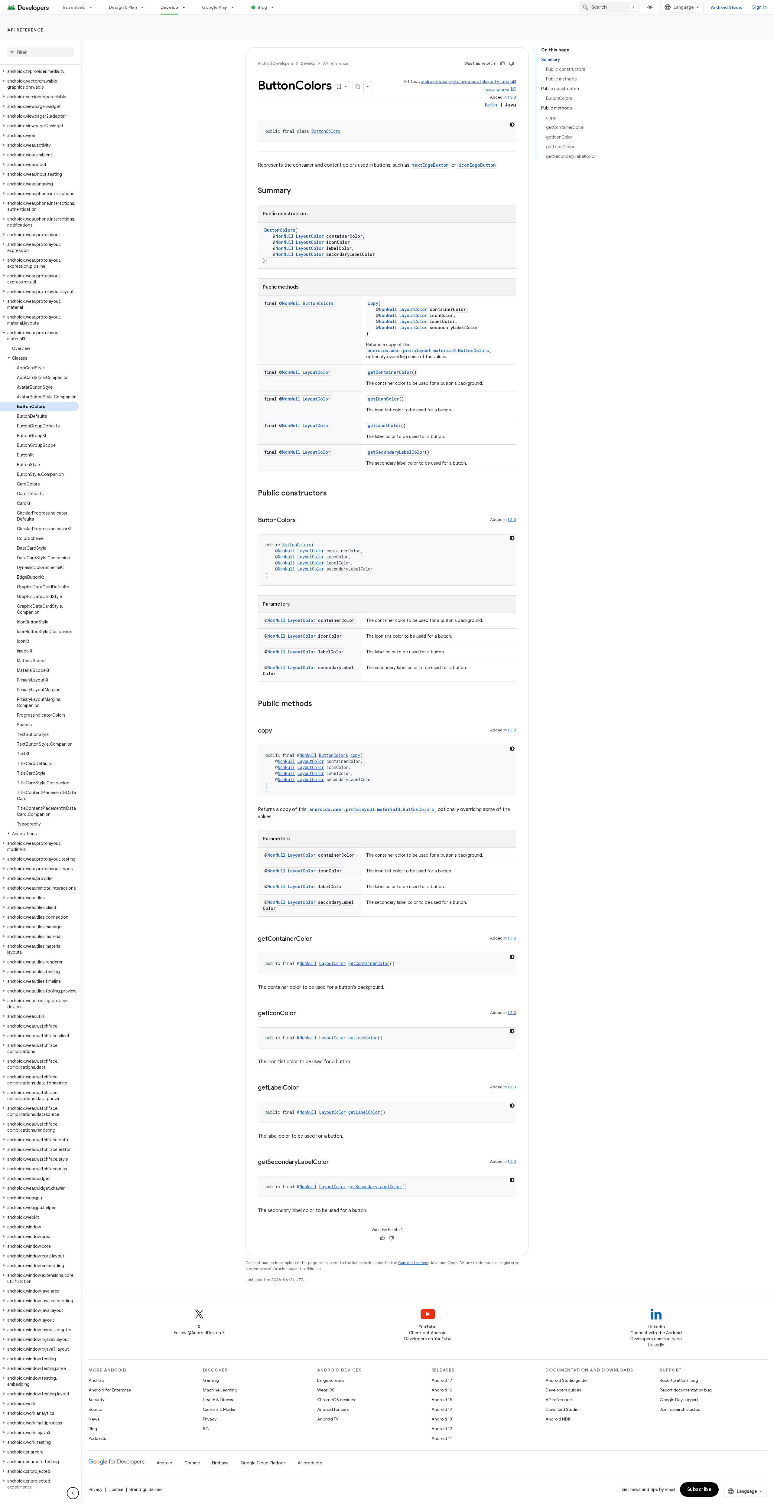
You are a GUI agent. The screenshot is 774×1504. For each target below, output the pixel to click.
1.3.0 (512, 97)
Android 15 (441, 1399)
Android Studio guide (566, 1380)
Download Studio (561, 1409)
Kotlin (491, 105)
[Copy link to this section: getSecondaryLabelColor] (335, 1162)
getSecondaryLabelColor (396, 452)
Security (96, 1399)
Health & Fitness (218, 1399)
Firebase (220, 1463)
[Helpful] (502, 63)
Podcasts (97, 1438)
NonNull (284, 236)
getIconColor (383, 399)
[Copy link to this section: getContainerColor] (318, 939)
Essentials (74, 7)
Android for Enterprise (110, 1390)
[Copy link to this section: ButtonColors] (302, 520)
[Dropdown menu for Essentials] (93, 7)
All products (310, 1463)
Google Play (214, 7)
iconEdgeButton (477, 165)
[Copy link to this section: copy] (278, 731)
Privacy (209, 1419)
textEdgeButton (430, 165)
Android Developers (275, 63)
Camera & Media (219, 1409)
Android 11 (441, 1438)
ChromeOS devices (336, 1399)
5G (206, 1428)
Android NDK (558, 1419)
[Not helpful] (511, 63)
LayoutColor (310, 236)
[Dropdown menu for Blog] (275, 7)
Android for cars (333, 1409)
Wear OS (325, 1390)
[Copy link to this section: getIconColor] (302, 1013)
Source (95, 1409)
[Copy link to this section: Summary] (297, 191)
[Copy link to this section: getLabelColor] (305, 1088)
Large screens (330, 1380)
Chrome (192, 1463)
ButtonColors (325, 131)
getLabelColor (384, 425)
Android (96, 1380)
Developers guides (563, 1390)
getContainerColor (390, 372)
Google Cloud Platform (263, 1463)
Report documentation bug (686, 1390)
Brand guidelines (145, 1489)
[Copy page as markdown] (358, 86)
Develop (169, 7)
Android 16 (442, 1390)
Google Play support (679, 1399)
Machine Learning (220, 1390)
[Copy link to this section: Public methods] (318, 704)
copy (373, 303)
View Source (497, 90)
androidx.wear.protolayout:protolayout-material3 (468, 81)
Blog (262, 7)
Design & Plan (123, 7)
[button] (39, 71)
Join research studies (680, 1409)
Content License (413, 1262)
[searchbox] (40, 52)
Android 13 (441, 1419)
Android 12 (441, 1428)
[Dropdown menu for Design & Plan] (145, 7)
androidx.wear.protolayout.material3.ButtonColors (428, 350)
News (94, 1419)
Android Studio (727, 7)
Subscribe (699, 1489)
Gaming (211, 1380)
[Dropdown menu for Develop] (186, 7)
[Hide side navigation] (73, 1493)
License (116, 1489)
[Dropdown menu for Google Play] (235, 7)
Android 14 (442, 1409)
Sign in (759, 7)
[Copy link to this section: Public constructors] (333, 493)
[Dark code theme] (512, 124)
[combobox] (609, 7)
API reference (25, 30)
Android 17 (441, 1380)
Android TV (328, 1419)
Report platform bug (679, 1380)
